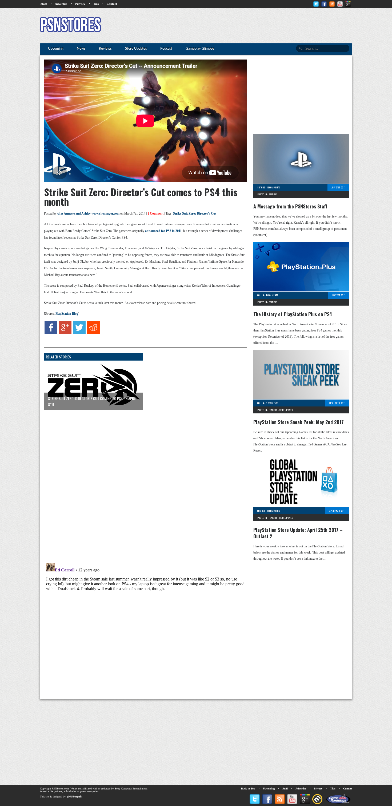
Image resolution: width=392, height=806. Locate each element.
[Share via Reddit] (93, 333)
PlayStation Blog (66, 313)
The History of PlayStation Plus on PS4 (292, 314)
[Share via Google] (65, 333)
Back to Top (248, 788)
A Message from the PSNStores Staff (290, 206)
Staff (44, 3)
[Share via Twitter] (79, 333)
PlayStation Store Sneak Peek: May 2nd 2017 (298, 421)
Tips (96, 3)
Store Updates (286, 410)
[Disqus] (141, 481)
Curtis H (261, 511)
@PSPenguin (74, 796)
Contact (112, 3)
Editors (261, 187)
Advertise (61, 3)
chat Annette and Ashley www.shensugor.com (88, 213)
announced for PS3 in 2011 (163, 231)
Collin (260, 295)
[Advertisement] (255, 25)
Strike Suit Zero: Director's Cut (194, 213)
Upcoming (269, 788)
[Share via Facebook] (51, 333)
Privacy (80, 3)
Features (273, 194)
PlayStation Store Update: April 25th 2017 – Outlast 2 (298, 533)
